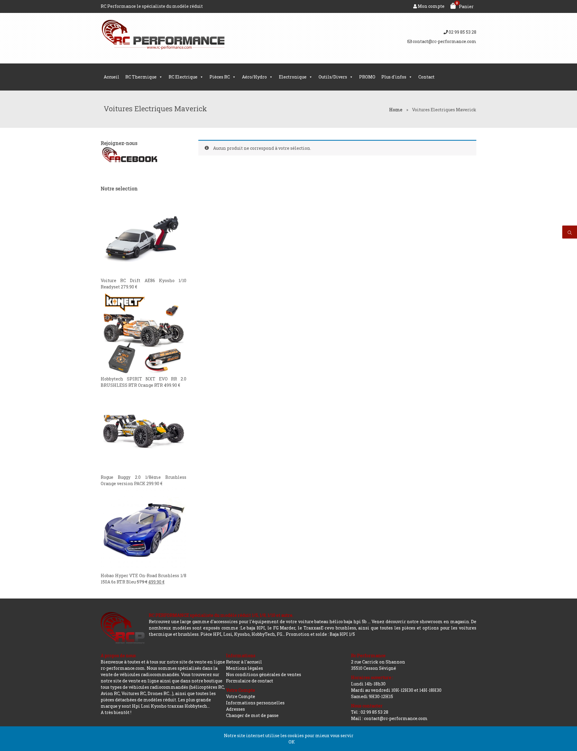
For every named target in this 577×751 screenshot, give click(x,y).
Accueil (111, 77)
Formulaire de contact (249, 681)
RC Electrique (183, 77)
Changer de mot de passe (252, 715)
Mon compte (430, 6)
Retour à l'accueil (244, 662)
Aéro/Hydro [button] (254, 77)
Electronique (293, 77)
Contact (426, 77)
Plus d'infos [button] (393, 77)
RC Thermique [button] (141, 77)
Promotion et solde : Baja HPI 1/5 (320, 634)
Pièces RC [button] (219, 77)
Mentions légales (244, 668)
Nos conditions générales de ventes (263, 674)
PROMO (367, 77)
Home (395, 109)
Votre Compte (240, 696)
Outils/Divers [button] (333, 77)
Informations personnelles (255, 703)
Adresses (235, 709)
